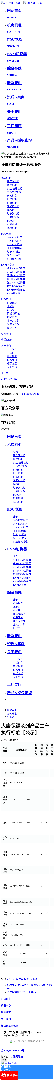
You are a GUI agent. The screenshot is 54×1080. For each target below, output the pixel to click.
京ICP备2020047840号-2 (13, 1050)
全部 (15, 452)
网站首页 (14, 436)
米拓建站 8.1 (19, 1056)
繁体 (4, 1060)
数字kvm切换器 (15, 979)
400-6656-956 (30, 394)
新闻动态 (12, 713)
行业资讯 (12, 717)
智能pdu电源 (30, 979)
